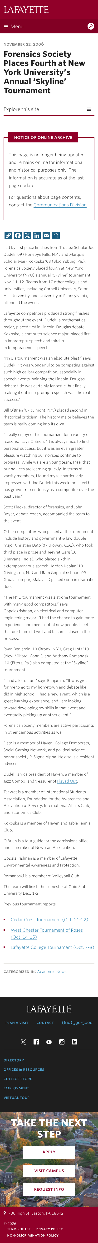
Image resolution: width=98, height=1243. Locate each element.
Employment (16, 1088)
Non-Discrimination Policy (33, 1235)
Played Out (67, 781)
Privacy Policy (49, 1229)
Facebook (36, 1042)
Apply (49, 1151)
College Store (18, 1078)
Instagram (62, 1042)
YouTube (49, 1042)
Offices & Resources (24, 1069)
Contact (45, 1022)
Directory (14, 1060)
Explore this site (21, 109)
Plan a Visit (16, 1022)
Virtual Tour (17, 1097)
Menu (17, 26)
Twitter (23, 1042)
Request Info (49, 1189)
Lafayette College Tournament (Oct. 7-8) (52, 947)
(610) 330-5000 (77, 1022)
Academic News (52, 971)
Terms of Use (19, 1229)
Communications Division (60, 204)
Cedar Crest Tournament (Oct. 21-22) (49, 919)
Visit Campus (49, 1170)
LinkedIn (75, 1042)
